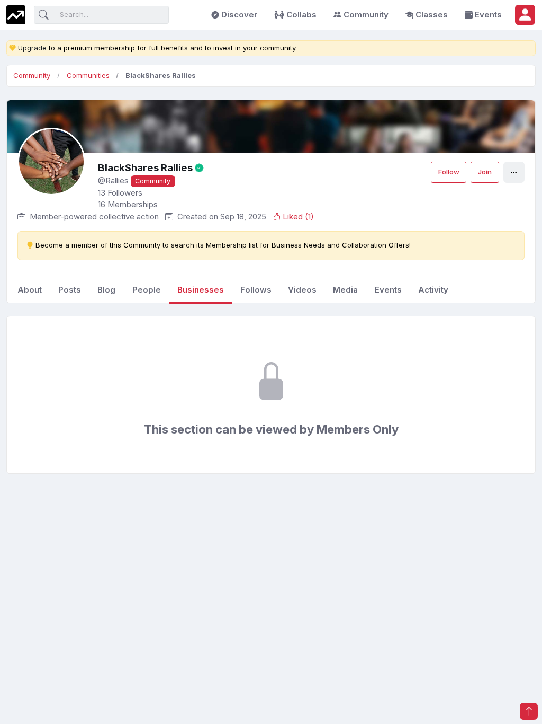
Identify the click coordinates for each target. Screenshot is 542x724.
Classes (431, 15)
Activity (433, 290)
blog (106, 290)
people (146, 290)
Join (485, 171)
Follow (448, 171)
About (29, 290)
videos (302, 290)
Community (366, 15)
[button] (525, 14)
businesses (200, 290)
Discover (239, 15)
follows (256, 290)
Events (488, 15)
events (388, 290)
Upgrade (32, 47)
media (345, 290)
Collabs (301, 15)
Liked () (298, 216)
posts (69, 290)
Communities (88, 75)
